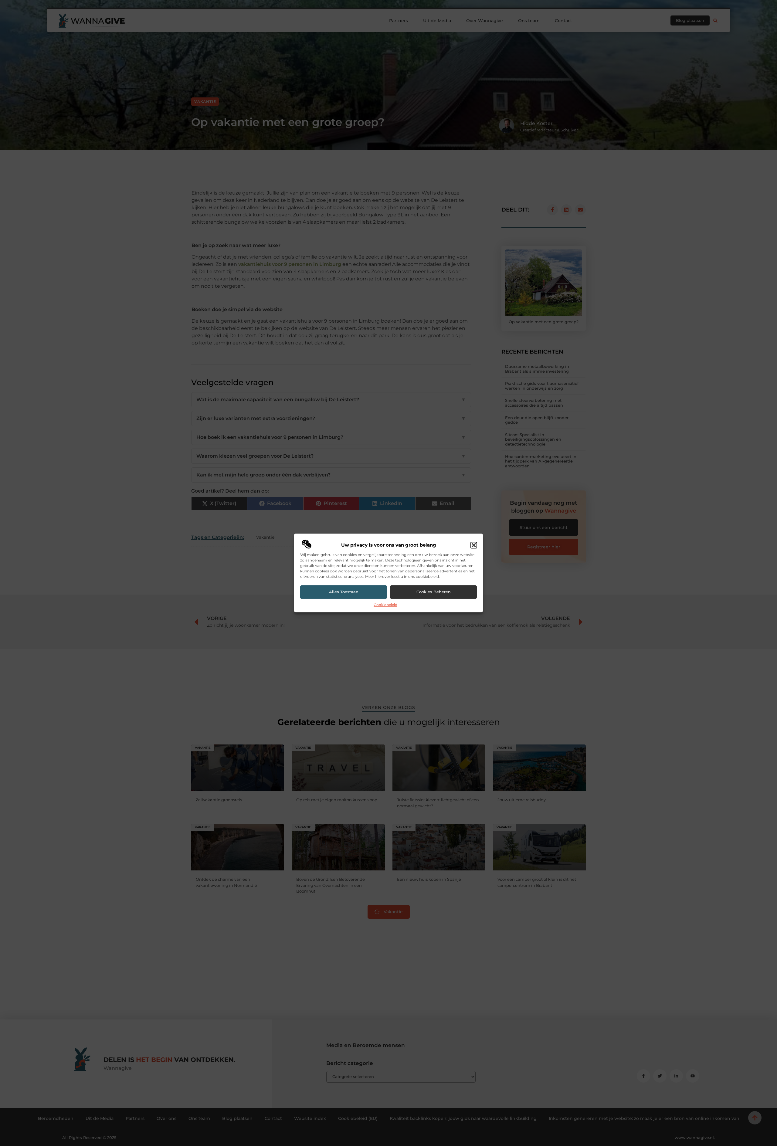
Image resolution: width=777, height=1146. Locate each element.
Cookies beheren (433, 592)
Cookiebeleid (385, 604)
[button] (474, 545)
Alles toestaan (343, 592)
